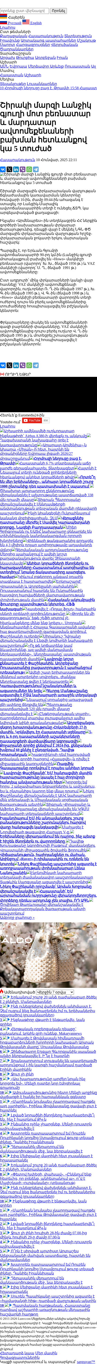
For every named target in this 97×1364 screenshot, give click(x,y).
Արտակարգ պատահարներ (48, 40)
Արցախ (7, 58)
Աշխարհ (32, 75)
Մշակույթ (86, 40)
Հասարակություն (45, 36)
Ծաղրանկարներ (16, 49)
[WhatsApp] (29, 169)
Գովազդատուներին (20, 1358)
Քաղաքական (13, 36)
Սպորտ (7, 45)
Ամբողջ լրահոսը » (17, 918)
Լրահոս (7, 27)
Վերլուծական (64, 45)
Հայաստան (11, 75)
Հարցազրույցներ (33, 45)
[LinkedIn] (16, 169)
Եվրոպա (18, 66)
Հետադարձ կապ (17, 1353)
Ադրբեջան (45, 58)
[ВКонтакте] (3, 169)
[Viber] (22, 169)
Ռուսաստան (77, 66)
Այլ (93, 66)
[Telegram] (36, 169)
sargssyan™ (86, 1362)
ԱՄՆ (4, 66)
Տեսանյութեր (13, 84)
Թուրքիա (25, 58)
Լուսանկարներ (42, 84)
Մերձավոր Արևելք (46, 66)
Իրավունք (10, 40)
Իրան (62, 58)
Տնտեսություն (78, 36)
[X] (9, 169)
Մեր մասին (46, 1353)
